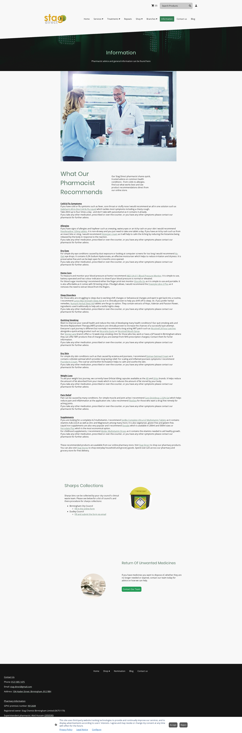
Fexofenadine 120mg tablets (73, 231)
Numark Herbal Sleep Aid (82, 303)
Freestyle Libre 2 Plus (158, 284)
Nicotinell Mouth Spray (129, 331)
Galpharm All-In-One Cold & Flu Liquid (78, 209)
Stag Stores (82, 447)
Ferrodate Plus (67, 428)
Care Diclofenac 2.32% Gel (157, 397)
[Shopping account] (196, 5)
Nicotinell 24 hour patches (163, 328)
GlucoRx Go (139, 281)
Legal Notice (82, 729)
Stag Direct (144, 445)
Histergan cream (109, 234)
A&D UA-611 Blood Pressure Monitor (144, 275)
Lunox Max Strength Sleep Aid (88, 300)
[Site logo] (55, 19)
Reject (183, 725)
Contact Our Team (131, 589)
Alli (147, 378)
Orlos (155, 378)
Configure (96, 729)
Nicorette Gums (107, 331)
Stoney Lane (70, 334)
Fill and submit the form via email (90, 514)
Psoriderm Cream (68, 361)
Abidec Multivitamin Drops (113, 431)
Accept (173, 725)
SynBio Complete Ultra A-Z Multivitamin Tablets (143, 420)
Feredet (126, 425)
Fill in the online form (85, 508)
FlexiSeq (133, 400)
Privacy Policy (65, 729)
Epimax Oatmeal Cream (157, 356)
